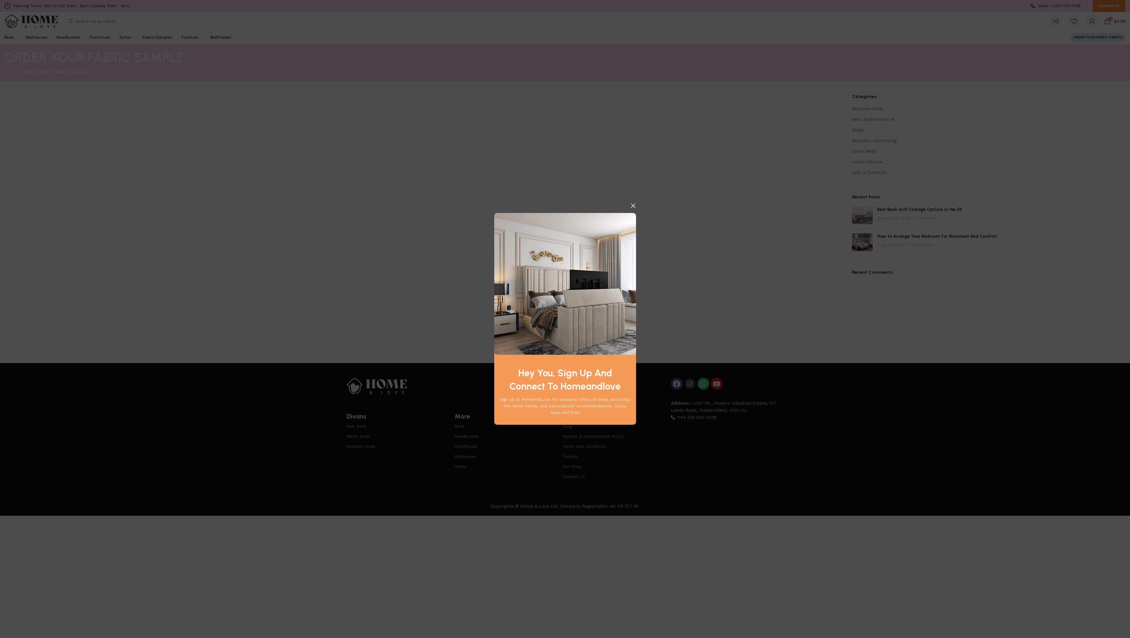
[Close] (633, 205)
